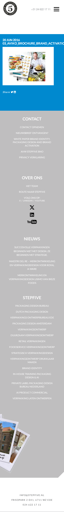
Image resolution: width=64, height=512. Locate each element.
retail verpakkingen (32, 341)
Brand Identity (32, 368)
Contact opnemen (32, 127)
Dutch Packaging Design (32, 311)
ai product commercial (32, 392)
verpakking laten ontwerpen (32, 398)
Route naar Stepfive (32, 191)
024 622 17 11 (32, 504)
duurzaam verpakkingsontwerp (32, 335)
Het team (32, 186)
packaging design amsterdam (32, 323)
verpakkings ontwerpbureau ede (32, 317)
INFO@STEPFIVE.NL (32, 495)
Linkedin (28, 200)
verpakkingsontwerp (32, 329)
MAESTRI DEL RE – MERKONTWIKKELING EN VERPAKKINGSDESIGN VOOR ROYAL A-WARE (32, 265)
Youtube (40, 200)
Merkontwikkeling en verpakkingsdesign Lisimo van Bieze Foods (32, 279)
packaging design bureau (32, 305)
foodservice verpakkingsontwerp (32, 347)
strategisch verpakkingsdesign (32, 353)
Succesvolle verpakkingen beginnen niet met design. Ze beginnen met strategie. (32, 251)
